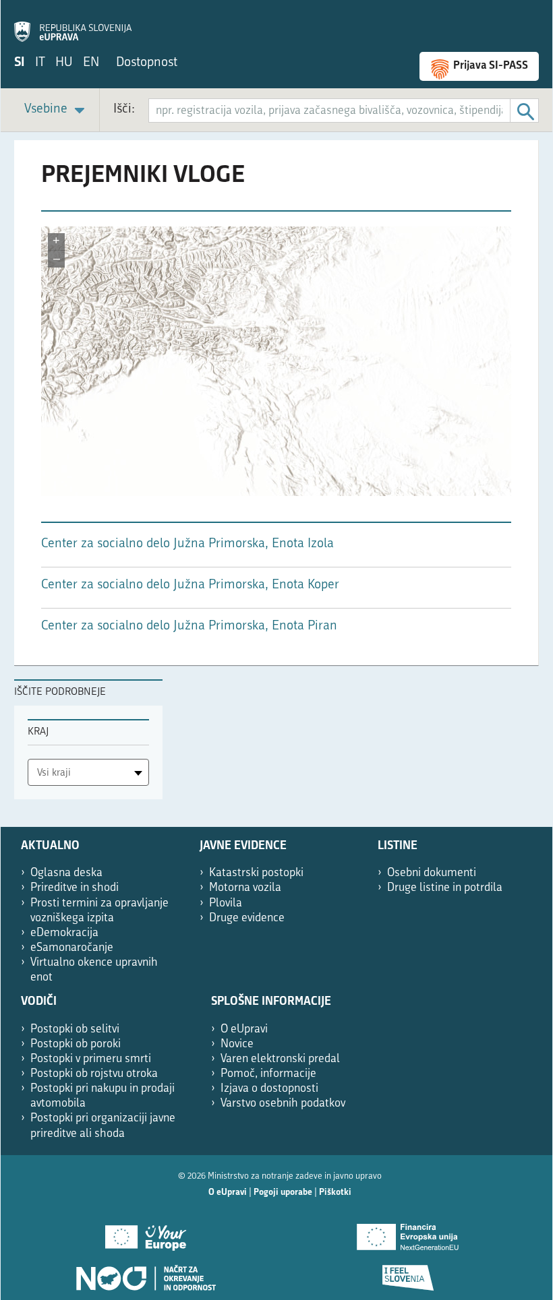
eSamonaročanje (71, 948)
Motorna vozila (245, 888)
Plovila (225, 903)
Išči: (124, 109)
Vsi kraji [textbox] (54, 773)
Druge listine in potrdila (444, 888)
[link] (56, 110)
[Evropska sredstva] (407, 1273)
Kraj (38, 732)
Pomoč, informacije (268, 1074)
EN (91, 63)
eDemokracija (64, 933)
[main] (276, 409)
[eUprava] (72, 24)
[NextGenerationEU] (407, 1232)
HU (64, 63)
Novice (237, 1044)
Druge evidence (247, 918)
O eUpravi (244, 1029)
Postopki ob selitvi (74, 1029)
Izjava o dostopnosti (269, 1088)
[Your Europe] (145, 1232)
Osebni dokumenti (431, 873)
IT (40, 63)
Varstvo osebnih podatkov (283, 1103)
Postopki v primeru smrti (90, 1059)
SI (19, 63)
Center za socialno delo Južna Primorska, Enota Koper (190, 585)
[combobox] (88, 772)
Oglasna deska (66, 873)
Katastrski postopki (256, 873)
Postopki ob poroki (75, 1044)
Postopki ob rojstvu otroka (94, 1074)
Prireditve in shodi (74, 888)
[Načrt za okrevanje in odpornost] (145, 1273)
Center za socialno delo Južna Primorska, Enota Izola (187, 544)
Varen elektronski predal (280, 1059)
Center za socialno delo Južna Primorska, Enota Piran (189, 626)
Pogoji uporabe (283, 1192)
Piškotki (335, 1192)
